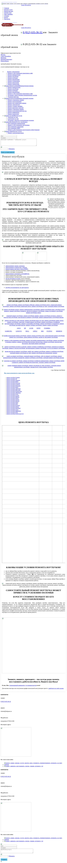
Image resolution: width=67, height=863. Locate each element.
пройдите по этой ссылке (56, 688)
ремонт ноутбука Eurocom (13, 383)
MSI (42, 331)
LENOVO (19, 331)
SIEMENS (59, 331)
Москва (3, 54)
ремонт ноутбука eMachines (13, 393)
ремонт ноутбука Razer (12, 387)
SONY (38, 328)
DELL (27, 331)
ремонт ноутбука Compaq (13, 377)
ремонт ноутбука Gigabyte (13, 384)
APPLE (35, 331)
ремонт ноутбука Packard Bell (14, 391)
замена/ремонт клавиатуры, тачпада (16, 267)
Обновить (12, 149)
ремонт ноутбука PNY (12, 412)
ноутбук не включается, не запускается (17, 287)
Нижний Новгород (6, 59)
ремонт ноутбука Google (12, 395)
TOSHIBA (47, 328)
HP (25, 328)
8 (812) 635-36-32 (33, 32)
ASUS (19, 328)
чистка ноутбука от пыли (12, 278)
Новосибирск (5, 61)
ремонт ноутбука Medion (12, 397)
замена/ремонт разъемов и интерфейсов (17, 273)
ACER (31, 328)
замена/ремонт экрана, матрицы (15, 266)
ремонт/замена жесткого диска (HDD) (16, 269)
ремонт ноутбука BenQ (12, 381)
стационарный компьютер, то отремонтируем (22, 685)
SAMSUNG (8, 331)
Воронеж (3, 58)
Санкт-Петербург (26, 5)
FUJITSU (49, 331)
